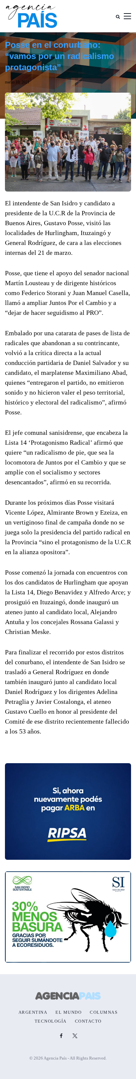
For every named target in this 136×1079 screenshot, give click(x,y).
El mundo (68, 1012)
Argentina (33, 1012)
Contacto (88, 1021)
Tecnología (51, 1021)
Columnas (104, 1012)
